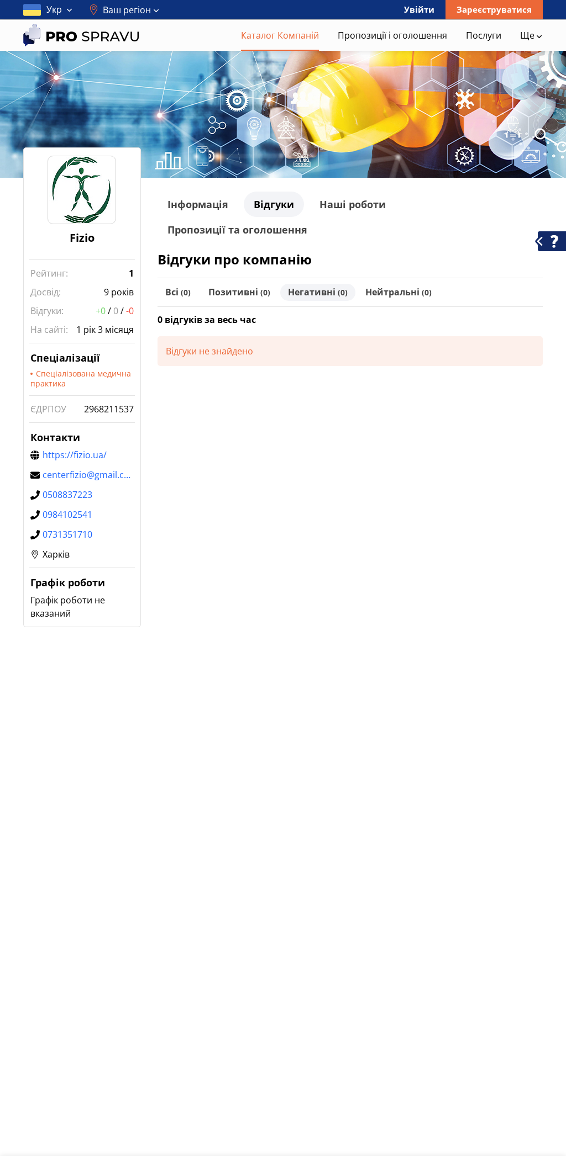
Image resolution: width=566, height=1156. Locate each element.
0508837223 (67, 495)
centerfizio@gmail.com (88, 475)
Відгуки (274, 204)
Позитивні (239, 292)
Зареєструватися (494, 9)
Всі (178, 292)
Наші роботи (352, 204)
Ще (528, 35)
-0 (130, 311)
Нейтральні (398, 292)
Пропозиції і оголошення (392, 35)
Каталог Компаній (280, 35)
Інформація (197, 204)
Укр (54, 9)
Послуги (483, 35)
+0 (101, 311)
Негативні (318, 292)
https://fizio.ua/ (75, 455)
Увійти (419, 9)
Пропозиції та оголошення (237, 229)
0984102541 (67, 514)
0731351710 (67, 534)
